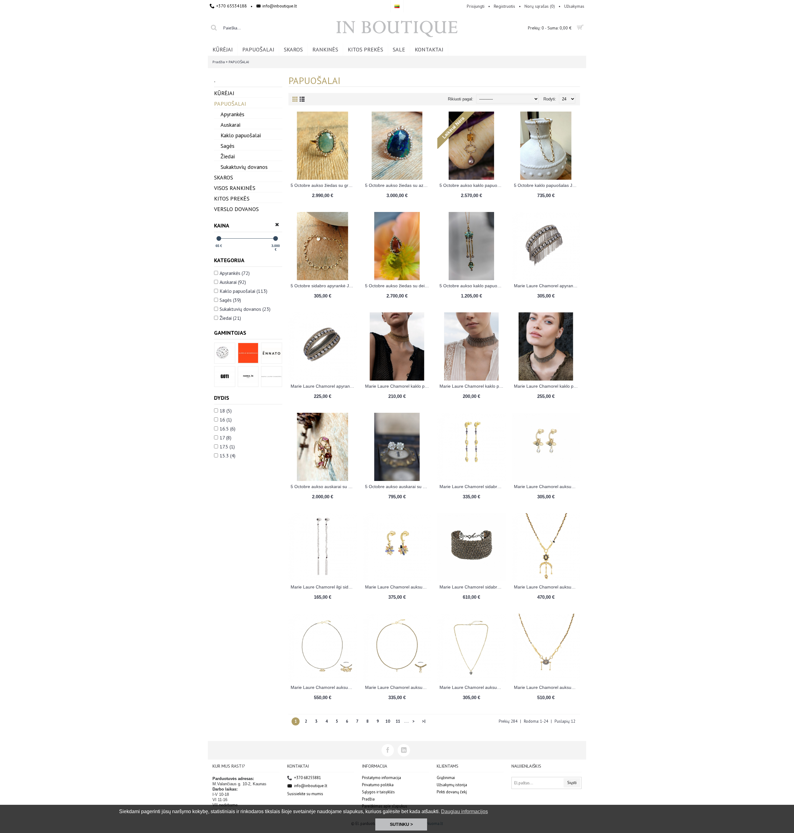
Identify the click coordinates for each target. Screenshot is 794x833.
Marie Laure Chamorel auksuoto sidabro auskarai (547, 486)
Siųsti (572, 782)
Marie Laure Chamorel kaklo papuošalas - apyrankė (398, 386)
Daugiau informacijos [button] (464, 811)
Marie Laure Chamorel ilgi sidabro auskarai (324, 586)
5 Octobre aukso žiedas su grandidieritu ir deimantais (324, 185)
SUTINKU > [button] (401, 824)
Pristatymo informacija (381, 777)
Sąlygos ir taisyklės (378, 792)
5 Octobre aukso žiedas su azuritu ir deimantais (398, 185)
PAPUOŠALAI (239, 62)
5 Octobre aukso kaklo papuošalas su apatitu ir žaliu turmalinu (472, 285)
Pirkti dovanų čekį (452, 792)
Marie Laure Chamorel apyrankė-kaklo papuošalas (547, 285)
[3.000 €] (275, 238)
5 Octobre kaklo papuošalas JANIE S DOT (547, 185)
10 (388, 721)
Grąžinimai (446, 777)
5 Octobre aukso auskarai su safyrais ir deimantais (324, 486)
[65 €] (218, 238)
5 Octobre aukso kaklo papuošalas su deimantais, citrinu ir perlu (472, 185)
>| (424, 721)
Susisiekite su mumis (305, 793)
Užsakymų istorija (452, 784)
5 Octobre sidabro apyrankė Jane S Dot (324, 285)
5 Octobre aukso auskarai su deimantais (398, 486)
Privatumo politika (378, 784)
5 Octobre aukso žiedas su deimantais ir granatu (398, 285)
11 (398, 721)
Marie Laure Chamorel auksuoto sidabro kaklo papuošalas (547, 586)
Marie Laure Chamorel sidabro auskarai (472, 486)
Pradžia (218, 62)
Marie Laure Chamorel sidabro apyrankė (472, 586)
